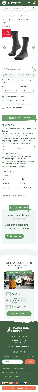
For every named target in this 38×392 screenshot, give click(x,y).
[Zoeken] (34, 8)
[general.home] (19, 329)
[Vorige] (4, 47)
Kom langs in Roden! (19, 314)
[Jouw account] (34, 3)
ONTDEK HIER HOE (24, 74)
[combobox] (19, 8)
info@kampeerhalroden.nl (20, 347)
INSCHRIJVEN (30, 362)
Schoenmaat (24, 86)
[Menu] (4, 3)
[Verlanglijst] (29, 3)
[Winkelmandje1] (31, 1)
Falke (17, 136)
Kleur (4, 86)
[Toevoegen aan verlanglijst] (34, 69)
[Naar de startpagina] (14, 2)
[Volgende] (33, 47)
